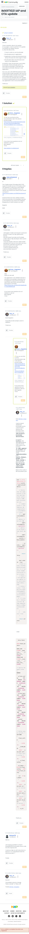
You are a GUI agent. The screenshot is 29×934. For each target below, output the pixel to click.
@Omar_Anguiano (21, 419)
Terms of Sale (14, 919)
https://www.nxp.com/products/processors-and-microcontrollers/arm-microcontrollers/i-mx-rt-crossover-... (14, 123)
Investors (19, 911)
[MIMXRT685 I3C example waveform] (23, 165)
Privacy (3, 919)
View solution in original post (11, 148)
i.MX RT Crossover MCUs (8, 7)
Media (24, 911)
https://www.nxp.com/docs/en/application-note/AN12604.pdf (15, 285)
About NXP (6, 911)
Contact (6, 913)
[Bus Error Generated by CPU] (21, 165)
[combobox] (14, 17)
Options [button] (24, 23)
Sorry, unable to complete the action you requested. (12, 930)
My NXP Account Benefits (18, 913)
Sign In (26, 2)
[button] (15, 39)
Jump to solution (8, 33)
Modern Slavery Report (22, 919)
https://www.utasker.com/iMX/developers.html (14, 194)
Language (21, 6)
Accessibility (10, 921)
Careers (12, 911)
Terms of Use (8, 919)
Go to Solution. (11, 87)
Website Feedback (17, 921)
